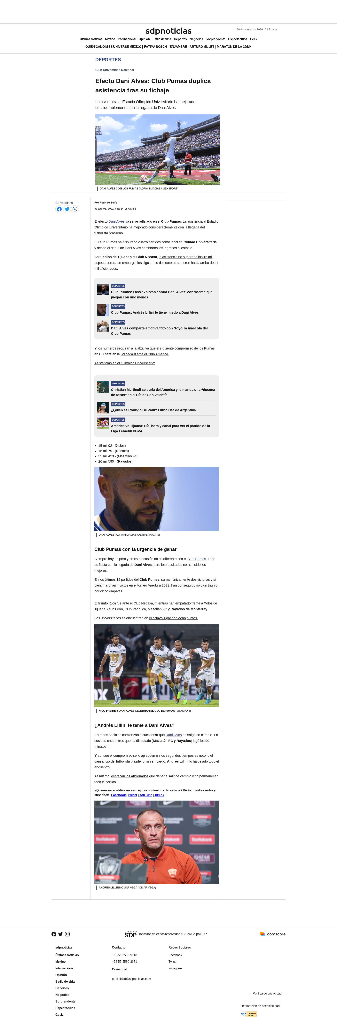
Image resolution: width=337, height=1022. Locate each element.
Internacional (127, 39)
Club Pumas (196, 559)
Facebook (118, 795)
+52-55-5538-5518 (124, 955)
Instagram (175, 968)
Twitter (132, 795)
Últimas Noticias (91, 39)
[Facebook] (59, 209)
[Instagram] (67, 934)
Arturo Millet (202, 46)
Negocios (196, 39)
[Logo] (168, 31)
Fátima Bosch (155, 46)
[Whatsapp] (75, 209)
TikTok (159, 795)
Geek (253, 39)
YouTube (145, 795)
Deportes (180, 39)
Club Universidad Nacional (114, 70)
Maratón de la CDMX (234, 46)
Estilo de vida (162, 39)
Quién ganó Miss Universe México (113, 46)
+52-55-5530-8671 (124, 961)
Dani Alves (116, 221)
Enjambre (178, 46)
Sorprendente (215, 39)
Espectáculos (237, 39)
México (110, 39)
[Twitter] (67, 209)
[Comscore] (273, 933)
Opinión (144, 39)
